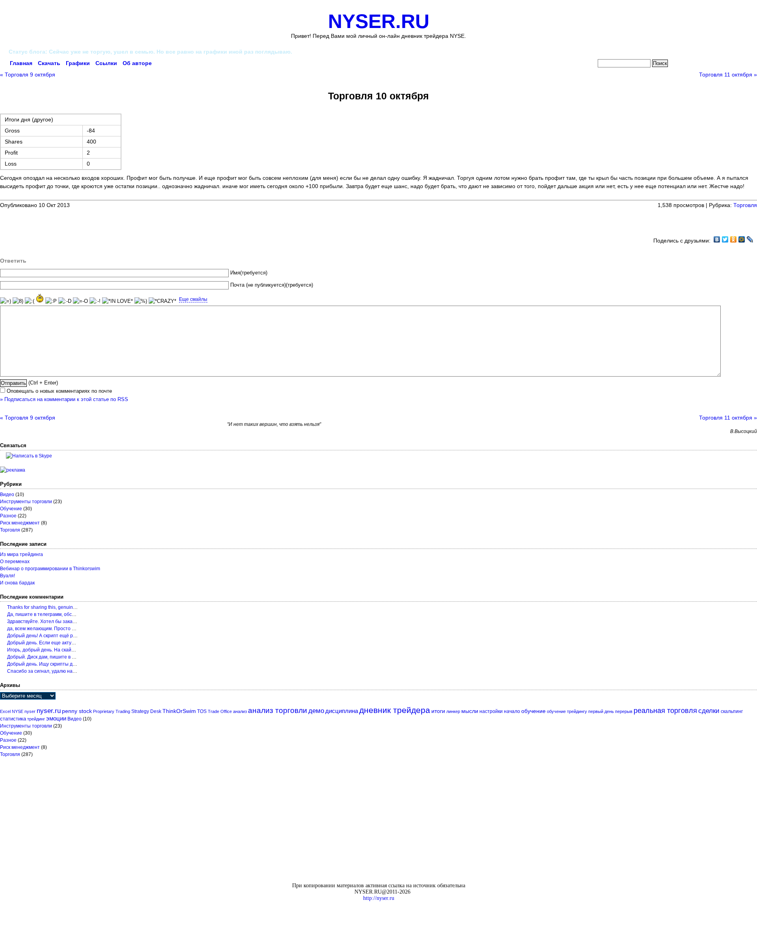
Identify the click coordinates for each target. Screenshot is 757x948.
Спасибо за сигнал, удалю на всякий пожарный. (60, 671)
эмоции (56, 718)
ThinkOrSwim (179, 711)
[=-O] (80, 301)
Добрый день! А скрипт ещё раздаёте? (50, 635)
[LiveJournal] (750, 239)
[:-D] (64, 301)
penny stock (77, 711)
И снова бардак (17, 583)
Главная (21, 63)
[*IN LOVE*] (117, 301)
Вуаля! (7, 576)
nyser (29, 711)
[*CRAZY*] (162, 301)
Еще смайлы (193, 299)
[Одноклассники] (733, 239)
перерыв (623, 711)
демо (316, 711)
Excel (5, 711)
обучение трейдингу (567, 711)
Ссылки (106, 63)
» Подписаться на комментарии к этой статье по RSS (64, 399)
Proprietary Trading (111, 711)
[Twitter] (725, 239)
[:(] (29, 301)
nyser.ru (49, 711)
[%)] (140, 301)
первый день (601, 711)
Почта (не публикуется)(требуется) (271, 285)
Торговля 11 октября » (728, 74)
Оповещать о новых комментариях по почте (59, 391)
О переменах (15, 561)
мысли (469, 711)
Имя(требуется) (248, 273)
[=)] (5, 301)
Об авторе (137, 63)
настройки (491, 711)
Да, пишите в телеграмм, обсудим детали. (54, 614)
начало (512, 711)
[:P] (51, 301)
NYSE (17, 711)
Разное (8, 516)
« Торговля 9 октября (27, 74)
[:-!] (95, 301)
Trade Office (220, 711)
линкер (453, 711)
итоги (438, 711)
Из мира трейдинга (21, 554)
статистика (13, 719)
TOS (202, 711)
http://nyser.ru (378, 898)
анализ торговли (277, 710)
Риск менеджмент (20, 523)
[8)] (18, 301)
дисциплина (341, 711)
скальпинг (732, 711)
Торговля (745, 205)
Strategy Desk (146, 711)
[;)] (40, 298)
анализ (240, 711)
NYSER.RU (378, 21)
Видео (7, 494)
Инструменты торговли (26, 501)
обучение (533, 711)
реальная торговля (665, 711)
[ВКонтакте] (717, 239)
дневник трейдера (394, 710)
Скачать (49, 63)
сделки (709, 711)
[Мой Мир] (742, 239)
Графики (78, 63)
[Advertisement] (92, 221)
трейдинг (36, 719)
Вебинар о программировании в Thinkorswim (50, 568)
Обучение (11, 508)
